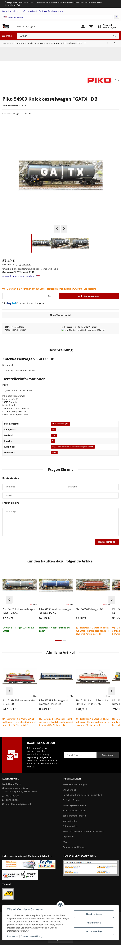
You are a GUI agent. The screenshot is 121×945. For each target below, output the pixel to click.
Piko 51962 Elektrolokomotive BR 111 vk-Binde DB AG (92, 702)
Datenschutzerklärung (31, 936)
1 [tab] (58, 640)
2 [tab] (64, 640)
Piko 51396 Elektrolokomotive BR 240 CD (19, 702)
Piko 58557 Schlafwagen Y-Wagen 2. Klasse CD (53, 702)
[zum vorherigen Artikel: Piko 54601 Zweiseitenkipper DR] (107, 43)
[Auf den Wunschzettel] (33, 572)
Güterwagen (20, 329)
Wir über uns (69, 789)
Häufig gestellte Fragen (74, 810)
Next (64, 229)
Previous (57, 229)
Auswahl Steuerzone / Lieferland (18, 276)
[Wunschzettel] (91, 26)
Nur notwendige (94, 931)
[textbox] (56, 17)
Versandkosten (70, 821)
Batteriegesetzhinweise (74, 805)
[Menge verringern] (6, 296)
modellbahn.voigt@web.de (19, 804)
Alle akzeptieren (94, 914)
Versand (26, 264)
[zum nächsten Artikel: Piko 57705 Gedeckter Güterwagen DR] (115, 43)
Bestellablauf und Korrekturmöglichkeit (82, 795)
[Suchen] (115, 36)
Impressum (12, 936)
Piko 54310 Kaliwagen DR (89, 609)
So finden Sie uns (71, 800)
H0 (53, 430)
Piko (54, 453)
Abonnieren (107, 755)
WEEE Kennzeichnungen (75, 784)
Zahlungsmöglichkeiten (74, 815)
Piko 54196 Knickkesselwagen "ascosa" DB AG (55, 611)
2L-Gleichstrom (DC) (60, 424)
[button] (83, 26)
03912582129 (12, 795)
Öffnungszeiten (70, 826)
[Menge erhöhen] (55, 296)
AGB (65, 841)
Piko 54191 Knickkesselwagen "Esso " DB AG (19, 611)
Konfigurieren (94, 922)
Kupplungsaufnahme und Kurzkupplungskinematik (72, 447)
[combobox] (56, 17)
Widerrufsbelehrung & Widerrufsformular (83, 831)
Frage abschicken (107, 541)
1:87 (53, 435)
